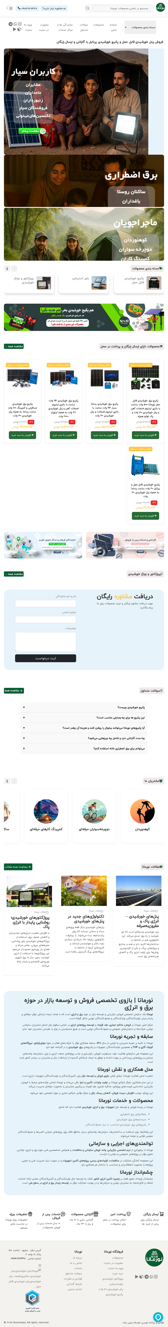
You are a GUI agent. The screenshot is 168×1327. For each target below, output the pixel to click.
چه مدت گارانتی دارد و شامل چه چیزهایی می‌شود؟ (84, 738)
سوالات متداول (84, 27)
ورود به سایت (28, 27)
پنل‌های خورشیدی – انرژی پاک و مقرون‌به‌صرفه (142, 921)
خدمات (78, 1268)
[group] (139, 285)
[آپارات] (14, 30)
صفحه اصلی (113, 27)
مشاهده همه (12, 690)
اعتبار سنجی (75, 1289)
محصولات (98, 24)
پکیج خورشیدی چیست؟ (84, 707)
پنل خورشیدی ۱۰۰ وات (111, 1289)
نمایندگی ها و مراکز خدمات (65, 27)
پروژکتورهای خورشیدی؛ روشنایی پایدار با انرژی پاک (30, 922)
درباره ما (77, 1257)
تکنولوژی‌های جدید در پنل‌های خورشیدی (86, 918)
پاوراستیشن (116, 1284)
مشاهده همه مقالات (16, 867)
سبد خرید (117, 1273)
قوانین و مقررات (73, 1278)
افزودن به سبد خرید (144, 435)
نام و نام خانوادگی (66, 596)
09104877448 (29, 8)
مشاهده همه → (14, 346)
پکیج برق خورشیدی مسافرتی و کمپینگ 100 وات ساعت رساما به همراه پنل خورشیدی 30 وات (22, 410)
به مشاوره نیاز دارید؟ (54, 8)
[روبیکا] (19, 30)
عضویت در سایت (44, 27)
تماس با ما (76, 1263)
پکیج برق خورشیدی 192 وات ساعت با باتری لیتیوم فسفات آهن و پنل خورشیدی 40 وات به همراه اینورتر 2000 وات (63, 408)
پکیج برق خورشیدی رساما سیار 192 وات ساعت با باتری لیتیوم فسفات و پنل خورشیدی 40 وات (104, 410)
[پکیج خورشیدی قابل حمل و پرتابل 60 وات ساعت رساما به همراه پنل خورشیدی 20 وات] (145, 461)
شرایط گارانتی (74, 1284)
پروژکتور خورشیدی (112, 1278)
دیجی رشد (128, 1322)
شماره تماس (69, 612)
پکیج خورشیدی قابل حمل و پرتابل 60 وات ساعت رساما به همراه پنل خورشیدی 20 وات (145, 490)
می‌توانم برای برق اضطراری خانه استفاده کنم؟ (84, 748)
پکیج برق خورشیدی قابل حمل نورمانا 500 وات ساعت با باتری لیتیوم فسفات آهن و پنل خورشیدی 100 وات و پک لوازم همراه (145, 408)
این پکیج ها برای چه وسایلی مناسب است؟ (84, 717)
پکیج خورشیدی (114, 1294)
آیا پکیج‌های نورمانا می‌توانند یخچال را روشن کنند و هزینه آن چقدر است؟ (84, 728)
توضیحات (70, 628)
